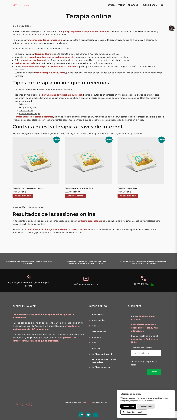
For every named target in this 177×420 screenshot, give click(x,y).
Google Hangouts (27, 107)
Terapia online (26, 110)
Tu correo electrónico (141, 347)
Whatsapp (24, 104)
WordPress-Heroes (99, 402)
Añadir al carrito (23, 196)
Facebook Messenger (29, 113)
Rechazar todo (146, 406)
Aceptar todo (128, 406)
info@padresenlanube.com (86, 284)
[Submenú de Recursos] (139, 5)
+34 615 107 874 (140, 284)
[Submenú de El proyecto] (156, 5)
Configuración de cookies (133, 412)
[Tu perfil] (171, 28)
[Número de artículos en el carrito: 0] (161, 5)
